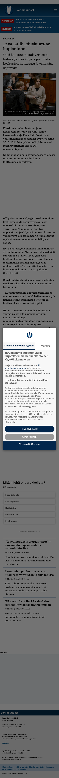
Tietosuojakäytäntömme (29, 444)
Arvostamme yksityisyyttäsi (19, 345)
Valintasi (45, 346)
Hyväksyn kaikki (29, 429)
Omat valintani (29, 436)
